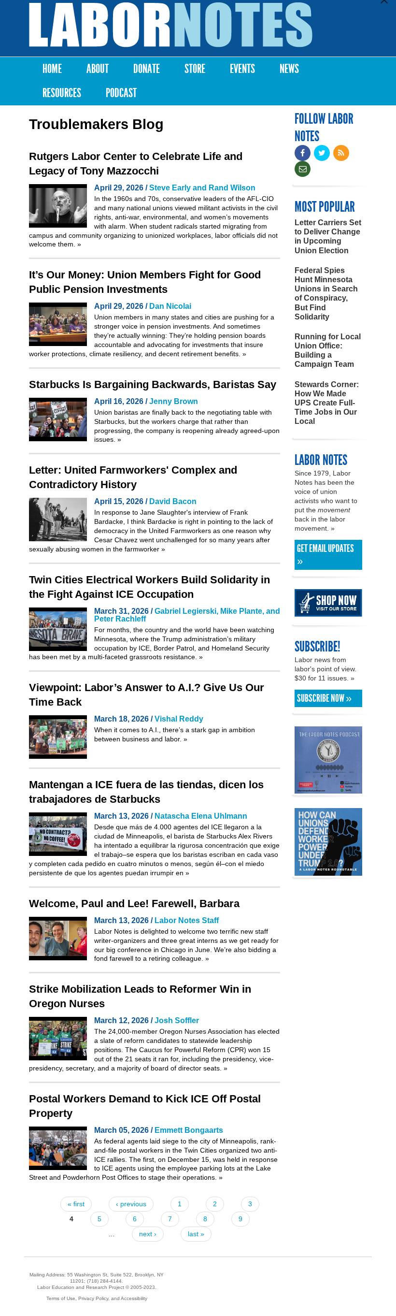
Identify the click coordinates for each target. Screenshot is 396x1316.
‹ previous (131, 1204)
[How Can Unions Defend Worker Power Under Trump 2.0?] (328, 871)
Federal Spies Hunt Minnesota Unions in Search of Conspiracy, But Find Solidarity (326, 293)
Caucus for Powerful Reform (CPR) (192, 1050)
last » (196, 1234)
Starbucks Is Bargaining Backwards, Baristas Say (152, 384)
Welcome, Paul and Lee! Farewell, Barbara (134, 903)
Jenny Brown (173, 401)
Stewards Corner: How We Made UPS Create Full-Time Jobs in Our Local (327, 403)
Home (52, 68)
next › (147, 1234)
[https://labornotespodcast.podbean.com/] (328, 789)
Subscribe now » (324, 698)
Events (242, 68)
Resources (61, 93)
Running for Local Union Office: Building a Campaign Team (328, 351)
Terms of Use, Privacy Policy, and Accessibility (96, 1298)
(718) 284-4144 (104, 1281)
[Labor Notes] (170, 24)
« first (76, 1204)
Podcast (121, 93)
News (289, 68)
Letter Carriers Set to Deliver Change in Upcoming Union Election (328, 236)
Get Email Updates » (325, 554)
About (97, 68)
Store (194, 68)
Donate (146, 68)
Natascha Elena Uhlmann (201, 816)
